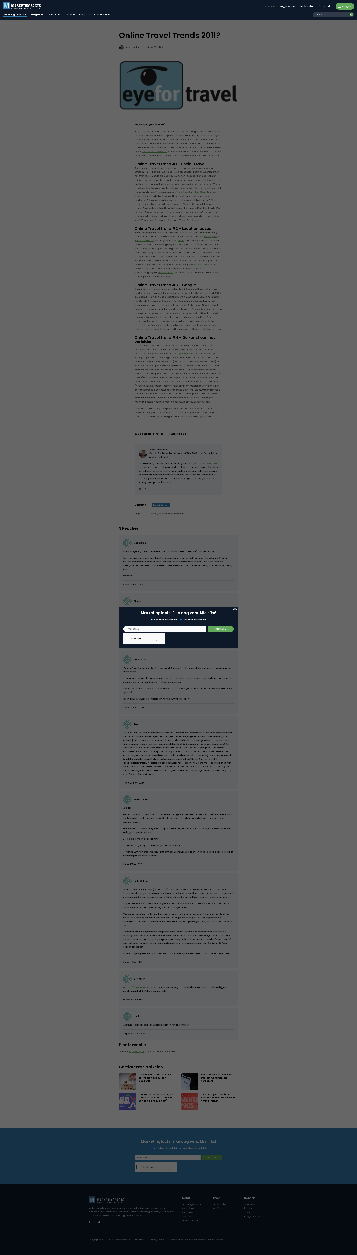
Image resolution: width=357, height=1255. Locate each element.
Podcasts (84, 14)
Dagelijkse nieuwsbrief (165, 619)
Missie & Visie (307, 6)
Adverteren (269, 6)
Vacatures (54, 14)
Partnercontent (102, 14)
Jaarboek (69, 14)
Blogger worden (288, 6)
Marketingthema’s (13, 14)
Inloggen (346, 6)
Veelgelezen (37, 14)
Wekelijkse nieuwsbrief (194, 619)
